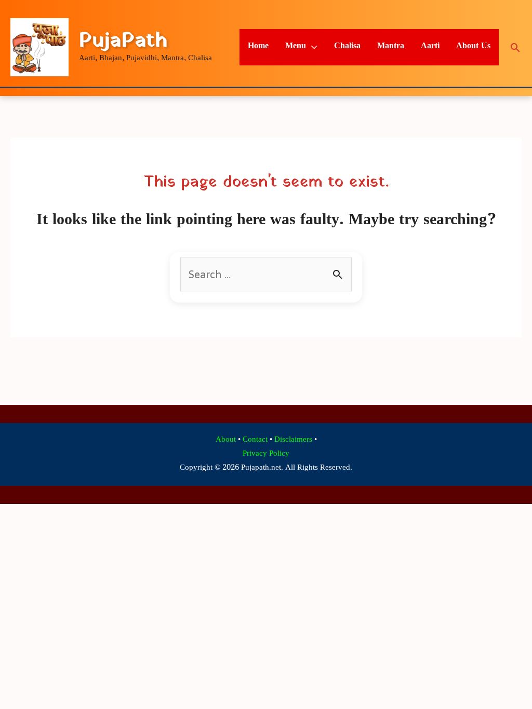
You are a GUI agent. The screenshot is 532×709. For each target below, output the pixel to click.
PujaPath (123, 41)
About (226, 440)
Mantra (390, 46)
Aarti (430, 46)
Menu (295, 46)
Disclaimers (293, 440)
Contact (255, 440)
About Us (473, 46)
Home (258, 46)
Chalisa (347, 46)
